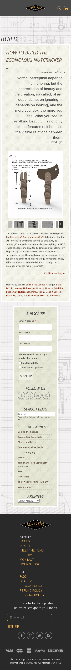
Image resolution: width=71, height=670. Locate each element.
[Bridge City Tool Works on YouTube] (38, 395)
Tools (19, 295)
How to (40, 288)
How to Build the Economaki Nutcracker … (34, 59)
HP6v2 (21, 457)
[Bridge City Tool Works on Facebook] (21, 395)
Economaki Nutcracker (23, 288)
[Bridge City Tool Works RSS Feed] (46, 395)
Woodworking (38, 295)
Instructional (37, 292)
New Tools (23, 476)
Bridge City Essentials (30, 437)
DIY (8, 288)
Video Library (25, 487)
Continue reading (54, 273)
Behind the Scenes (35, 284)
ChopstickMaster (27, 442)
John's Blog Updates (32, 367)
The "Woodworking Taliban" (33, 482)
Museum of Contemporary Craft (27, 237)
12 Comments (53, 295)
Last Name (24, 343)
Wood (26, 295)
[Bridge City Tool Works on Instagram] (29, 395)
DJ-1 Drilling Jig (26, 452)
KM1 (20, 471)
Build (58, 284)
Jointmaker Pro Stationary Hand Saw (33, 464)
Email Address (28, 321)
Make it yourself (54, 292)
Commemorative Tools (30, 447)
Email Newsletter (30, 363)
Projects (10, 295)
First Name (25, 332)
